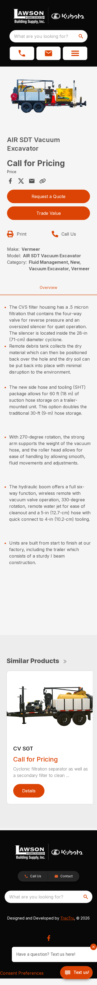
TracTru (67, 918)
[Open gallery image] (48, 96)
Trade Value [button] (48, 213)
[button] (22, 53)
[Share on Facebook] (10, 181)
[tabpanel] (48, 97)
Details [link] (29, 790)
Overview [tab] (48, 287)
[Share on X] (21, 181)
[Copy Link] (42, 181)
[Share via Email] (32, 181)
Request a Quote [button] (48, 196)
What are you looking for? (41, 36)
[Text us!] (76, 973)
